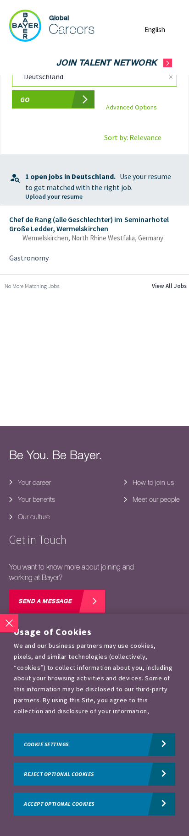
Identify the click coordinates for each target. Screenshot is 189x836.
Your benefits (35, 499)
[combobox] (84, 77)
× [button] (171, 76)
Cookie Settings (46, 744)
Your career (33, 482)
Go (25, 99)
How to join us (152, 482)
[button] (162, 29)
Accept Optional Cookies (59, 803)
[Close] (9, 623)
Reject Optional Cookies (59, 774)
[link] (94, 240)
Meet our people (155, 499)
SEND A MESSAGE (45, 601)
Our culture (33, 517)
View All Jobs (169, 285)
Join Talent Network (106, 64)
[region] (94, 725)
